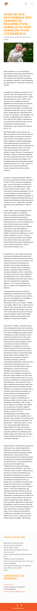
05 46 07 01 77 (9, 585)
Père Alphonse (11, 37)
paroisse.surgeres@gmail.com (14, 591)
